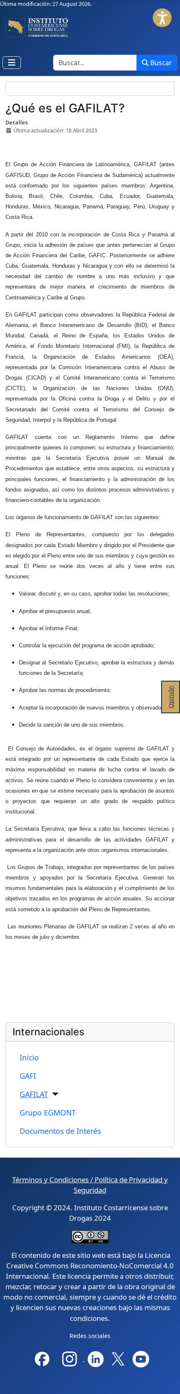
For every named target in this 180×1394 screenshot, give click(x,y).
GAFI (28, 1076)
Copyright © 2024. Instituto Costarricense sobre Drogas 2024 (90, 1213)
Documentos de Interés (60, 1131)
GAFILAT (34, 1094)
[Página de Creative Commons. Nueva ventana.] (90, 1236)
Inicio (29, 1057)
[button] (162, 17)
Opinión (171, 697)
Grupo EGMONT (48, 1113)
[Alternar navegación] (12, 62)
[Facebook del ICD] (42, 1358)
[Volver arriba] (166, 1380)
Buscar (161, 62)
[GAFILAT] (53, 1094)
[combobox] (95, 63)
